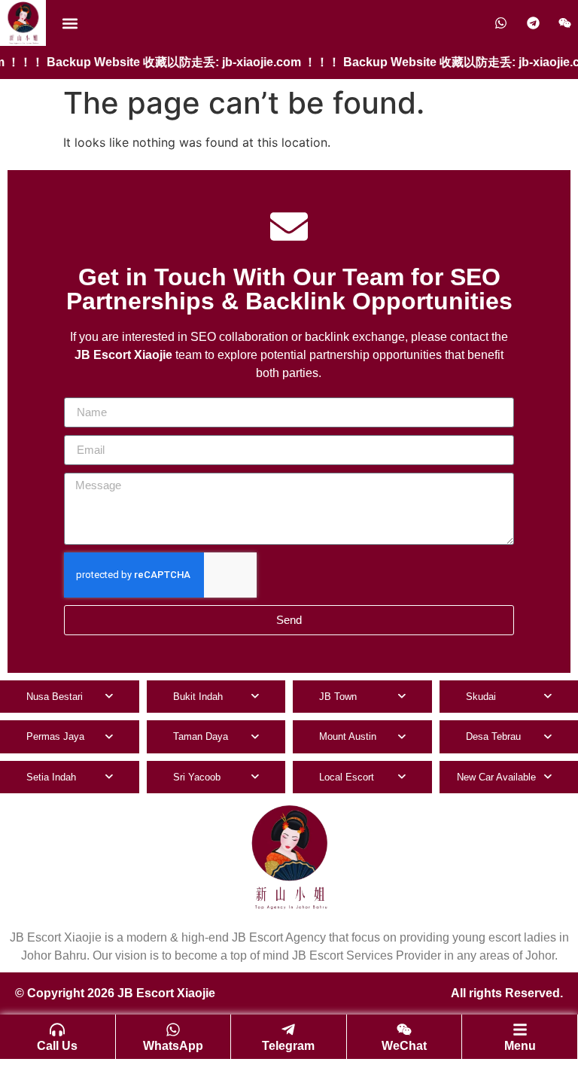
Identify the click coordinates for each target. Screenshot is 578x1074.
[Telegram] (288, 1029)
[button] (69, 23)
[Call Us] (57, 1029)
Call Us (57, 1045)
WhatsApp (173, 1045)
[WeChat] (404, 1029)
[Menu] (520, 1029)
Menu (520, 1045)
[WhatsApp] (173, 1029)
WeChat (404, 1045)
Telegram (288, 1045)
